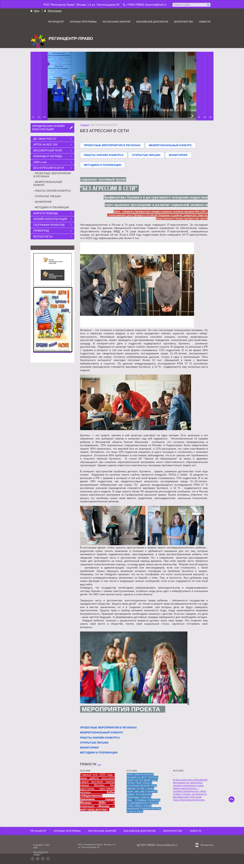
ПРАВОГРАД (41, 230)
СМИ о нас (40, 162)
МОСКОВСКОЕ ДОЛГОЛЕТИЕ (152, 21)
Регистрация (55, 11)
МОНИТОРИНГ (178, 155)
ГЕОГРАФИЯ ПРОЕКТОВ (48, 224)
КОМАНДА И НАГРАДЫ (47, 156)
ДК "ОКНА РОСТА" (44, 138)
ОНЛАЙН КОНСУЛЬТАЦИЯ (50, 218)
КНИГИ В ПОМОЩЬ (45, 213)
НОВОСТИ (204, 21)
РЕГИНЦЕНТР (56, 21)
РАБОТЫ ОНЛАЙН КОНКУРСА (104, 155)
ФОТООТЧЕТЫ (42, 236)
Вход (36, 11)
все (99, 764)
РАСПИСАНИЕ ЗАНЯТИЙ (116, 21)
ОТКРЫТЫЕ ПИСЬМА (146, 155)
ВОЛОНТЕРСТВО (183, 21)
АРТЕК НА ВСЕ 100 (45, 144)
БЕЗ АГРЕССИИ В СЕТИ (48, 167)
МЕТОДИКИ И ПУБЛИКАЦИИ (102, 164)
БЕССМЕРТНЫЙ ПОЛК (47, 150)
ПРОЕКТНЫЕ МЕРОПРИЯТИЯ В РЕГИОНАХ (112, 145)
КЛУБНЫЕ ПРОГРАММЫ (83, 21)
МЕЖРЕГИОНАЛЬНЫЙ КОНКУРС (170, 145)
